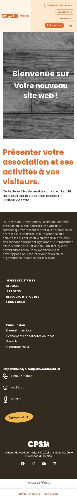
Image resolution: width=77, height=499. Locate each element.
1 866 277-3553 (21, 376)
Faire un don (54, 25)
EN (70, 25)
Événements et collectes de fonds (30, 336)
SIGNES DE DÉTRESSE (20, 280)
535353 (16, 399)
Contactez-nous (18, 347)
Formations (65, 18)
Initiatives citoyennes (59, 5)
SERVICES (13, 286)
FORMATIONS (15, 302)
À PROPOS (13, 291)
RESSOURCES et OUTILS (22, 297)
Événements (65, 11)
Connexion (51, 493)
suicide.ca (18, 388)
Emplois (11, 341)
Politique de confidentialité (20, 452)
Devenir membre (29, 493)
